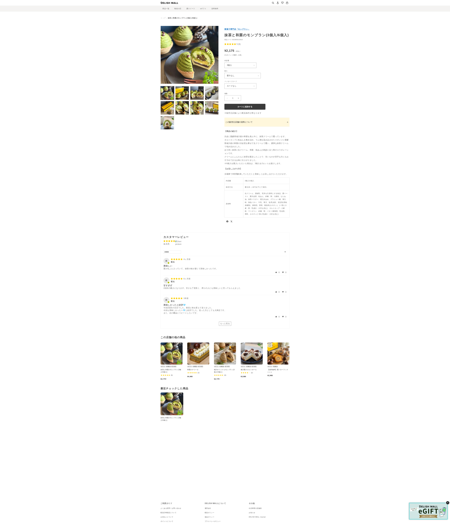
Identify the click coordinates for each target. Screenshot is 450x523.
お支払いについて (167, 517)
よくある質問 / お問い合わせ (171, 508)
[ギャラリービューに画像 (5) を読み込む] (167, 108)
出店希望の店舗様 (255, 508)
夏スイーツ (190, 9)
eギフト (203, 9)
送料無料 (214, 9)
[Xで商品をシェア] (231, 222)
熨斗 (226, 71)
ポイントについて (167, 521)
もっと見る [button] (225, 324)
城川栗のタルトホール (249, 370)
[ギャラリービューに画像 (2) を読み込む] (182, 93)
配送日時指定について (168, 512)
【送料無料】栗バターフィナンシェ (277, 371)
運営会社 (208, 508)
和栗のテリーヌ (193, 370)
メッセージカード (230, 81)
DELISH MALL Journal (257, 517)
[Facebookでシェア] (227, 222)
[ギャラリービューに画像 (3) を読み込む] (197, 93)
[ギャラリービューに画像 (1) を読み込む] (167, 93)
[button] (273, 2)
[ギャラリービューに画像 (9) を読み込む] (167, 122)
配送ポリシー (209, 512)
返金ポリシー (209, 517)
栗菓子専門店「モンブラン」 (237, 29)
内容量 (226, 60)
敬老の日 (177, 9)
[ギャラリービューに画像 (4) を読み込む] (212, 93)
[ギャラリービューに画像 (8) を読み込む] (212, 108)
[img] (177, 259)
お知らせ (252, 512)
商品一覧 (165, 9)
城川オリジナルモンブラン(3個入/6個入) (224, 371)
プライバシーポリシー (213, 521)
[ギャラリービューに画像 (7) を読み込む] (197, 108)
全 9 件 (166, 244)
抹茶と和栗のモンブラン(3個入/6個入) (171, 371)
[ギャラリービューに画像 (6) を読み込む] (182, 108)
